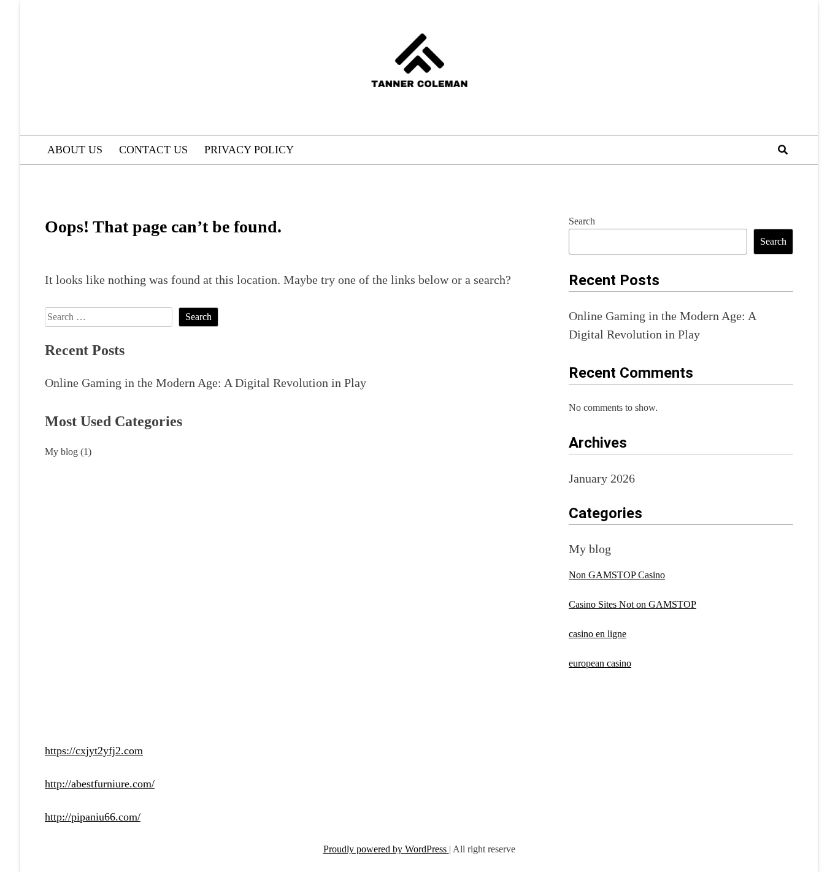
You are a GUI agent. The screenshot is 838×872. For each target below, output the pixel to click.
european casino (600, 663)
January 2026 (602, 478)
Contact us (153, 149)
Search (582, 221)
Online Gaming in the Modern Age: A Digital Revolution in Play (205, 382)
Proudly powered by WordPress (386, 849)
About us (74, 149)
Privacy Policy (249, 149)
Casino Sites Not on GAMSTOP (632, 604)
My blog (61, 451)
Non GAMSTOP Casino (617, 575)
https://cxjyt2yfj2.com (94, 750)
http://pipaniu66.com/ (92, 817)
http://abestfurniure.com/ (100, 784)
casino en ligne (597, 634)
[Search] (783, 150)
